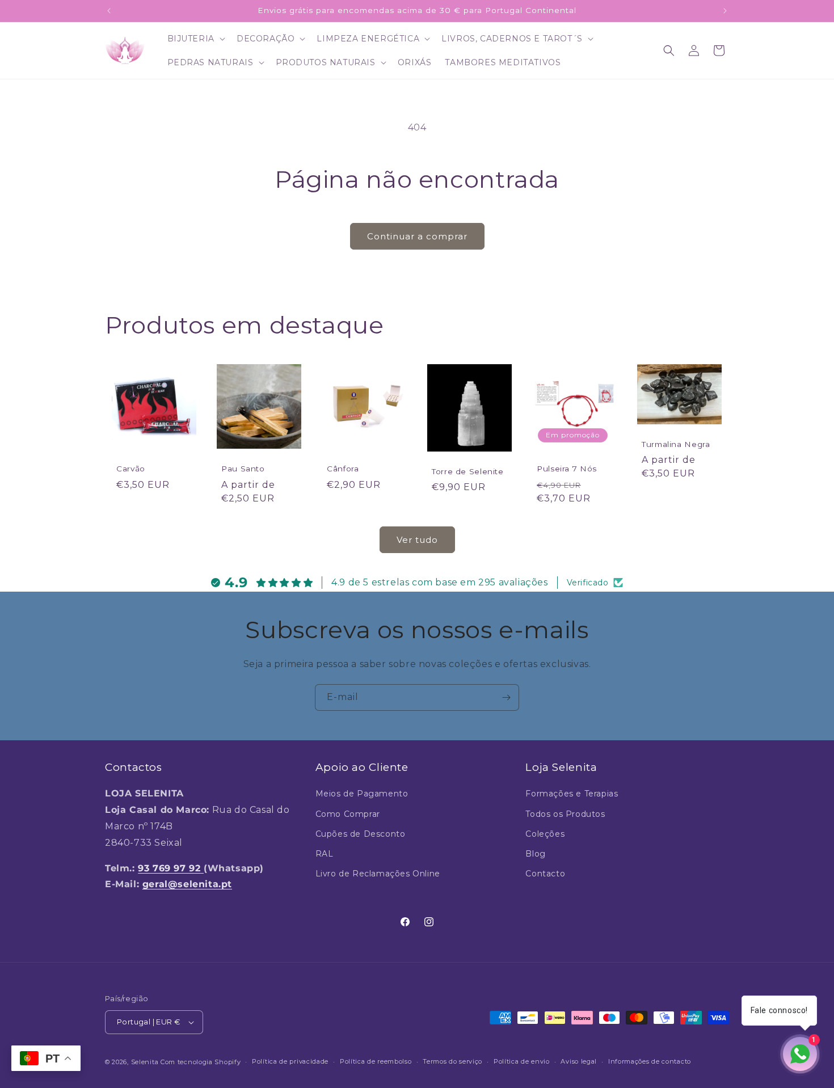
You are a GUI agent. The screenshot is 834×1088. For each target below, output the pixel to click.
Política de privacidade (290, 1061)
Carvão (130, 469)
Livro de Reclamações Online (377, 873)
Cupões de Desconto (360, 834)
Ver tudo (417, 539)
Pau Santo (243, 469)
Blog (535, 854)
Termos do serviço (452, 1061)
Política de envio (522, 1061)
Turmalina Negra (676, 444)
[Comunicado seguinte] (725, 11)
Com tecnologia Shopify (201, 1062)
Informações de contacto (649, 1061)
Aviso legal (579, 1061)
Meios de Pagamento (361, 793)
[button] (195, 38)
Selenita (146, 1062)
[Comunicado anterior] (108, 11)
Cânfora (343, 469)
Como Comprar (347, 814)
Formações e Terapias (571, 793)
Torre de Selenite (468, 471)
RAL (324, 854)
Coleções (545, 834)
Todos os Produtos (565, 814)
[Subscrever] (506, 697)
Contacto (545, 873)
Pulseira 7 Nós (567, 469)
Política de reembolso (376, 1061)
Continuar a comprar (417, 236)
